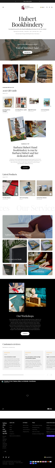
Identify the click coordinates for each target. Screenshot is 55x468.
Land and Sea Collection (42, 197)
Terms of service (11, 462)
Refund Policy (25, 425)
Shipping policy (11, 463)
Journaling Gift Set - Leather (21, 109)
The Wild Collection (7, 197)
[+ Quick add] (12, 106)
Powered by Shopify (17, 461)
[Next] (39, 1)
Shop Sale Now (27, 52)
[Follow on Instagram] (6, 457)
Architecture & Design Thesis (38, 433)
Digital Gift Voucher (32, 109)
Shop (11, 427)
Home (11, 425)
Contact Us (25, 333)
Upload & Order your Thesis (27, 1)
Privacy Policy (25, 427)
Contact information (19, 462)
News (11, 429)
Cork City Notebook (45, 109)
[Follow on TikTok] (9, 457)
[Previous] (15, 1)
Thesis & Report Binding (37, 425)
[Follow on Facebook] (3, 457)
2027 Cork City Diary (24, 197)
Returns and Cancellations (15, 435)
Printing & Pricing (35, 427)
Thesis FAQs (34, 429)
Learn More (25, 167)
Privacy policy (5, 462)
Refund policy (5, 463)
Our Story (12, 431)
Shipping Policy (26, 431)
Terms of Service (26, 429)
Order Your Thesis (36, 431)
